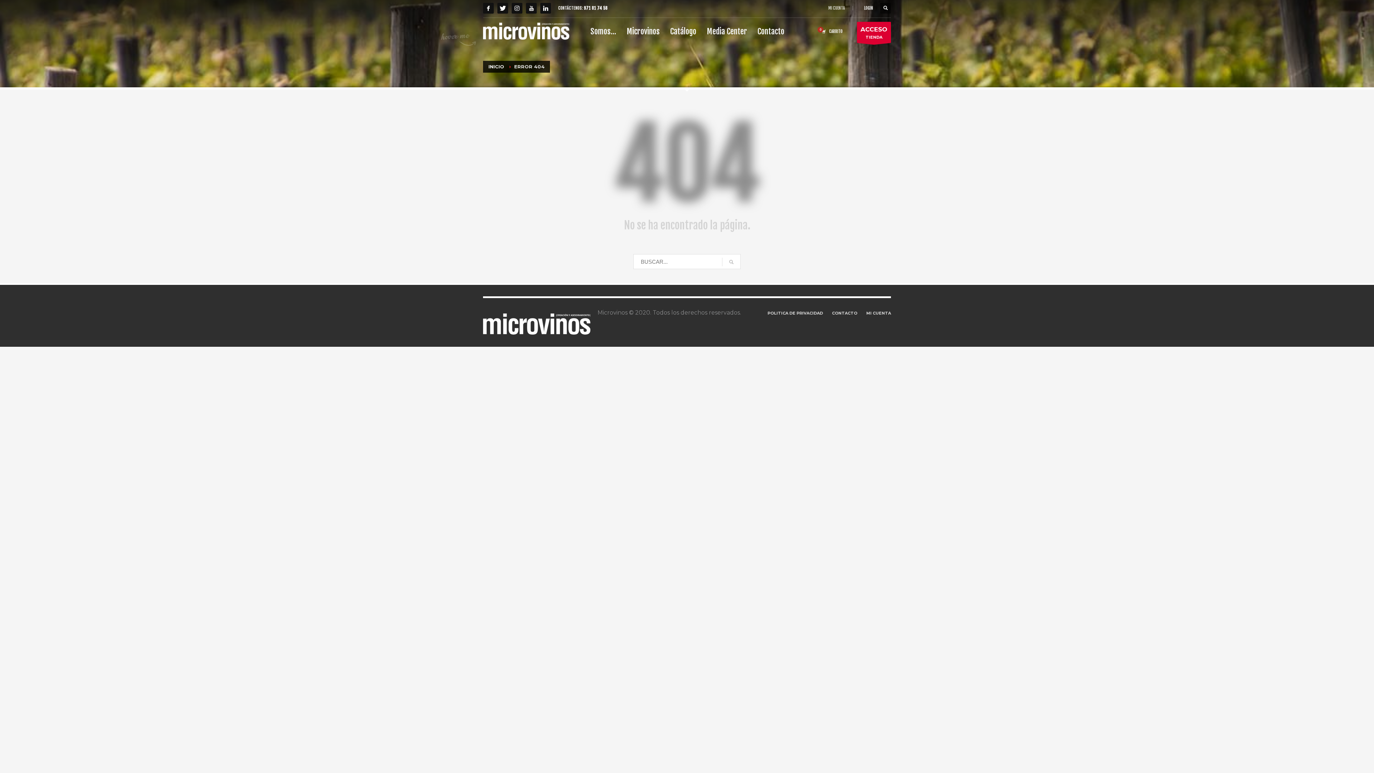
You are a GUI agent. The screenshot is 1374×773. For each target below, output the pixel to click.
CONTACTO (844, 313)
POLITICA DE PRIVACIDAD (795, 313)
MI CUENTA (836, 8)
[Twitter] (502, 8)
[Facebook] (488, 8)
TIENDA (874, 33)
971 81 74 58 (596, 8)
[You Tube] (531, 8)
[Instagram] (517, 8)
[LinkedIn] (545, 8)
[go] (731, 261)
